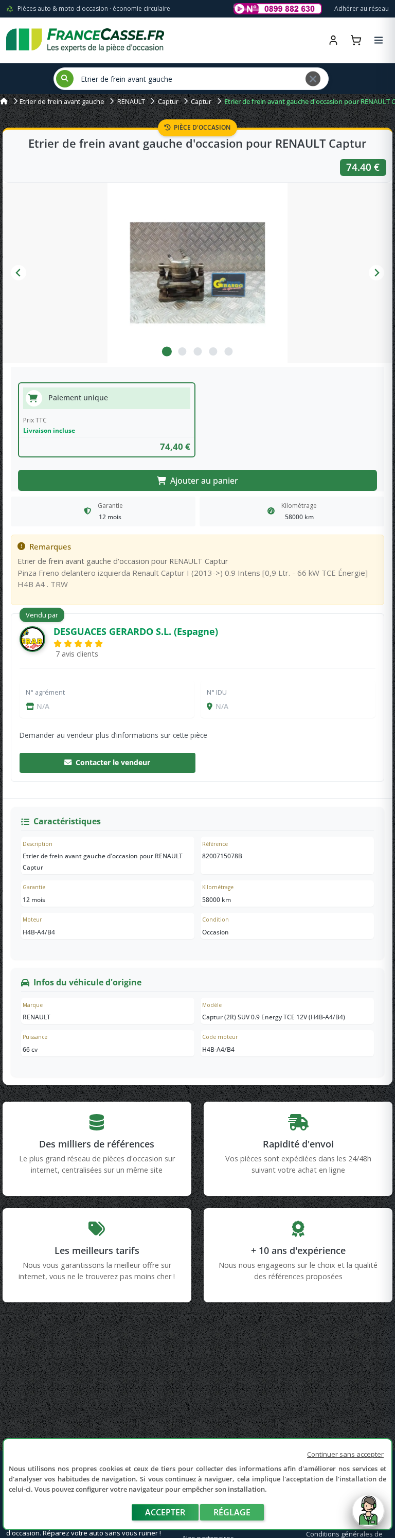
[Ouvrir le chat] (368, 1515)
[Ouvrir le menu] (378, 40)
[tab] (166, 351)
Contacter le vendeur (113, 762)
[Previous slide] (18, 272)
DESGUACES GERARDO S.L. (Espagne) (135, 631)
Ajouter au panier (204, 480)
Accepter (165, 1512)
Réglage (231, 1512)
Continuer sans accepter (345, 1454)
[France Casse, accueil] (85, 40)
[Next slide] (376, 272)
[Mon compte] (333, 40)
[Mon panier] (356, 40)
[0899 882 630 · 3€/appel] (278, 8)
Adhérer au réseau (361, 8)
